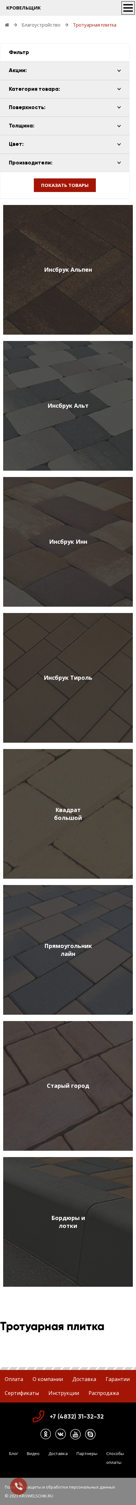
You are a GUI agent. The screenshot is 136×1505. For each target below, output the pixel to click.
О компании (48, 1379)
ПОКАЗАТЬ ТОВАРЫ (65, 185)
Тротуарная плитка (94, 25)
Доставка (84, 1379)
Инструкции (63, 1393)
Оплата (14, 1379)
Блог (13, 1453)
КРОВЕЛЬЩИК (23, 7)
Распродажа (104, 1393)
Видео (33, 1453)
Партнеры (87, 1453)
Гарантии (118, 1379)
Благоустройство (41, 25)
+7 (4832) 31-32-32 (77, 1416)
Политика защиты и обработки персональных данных (60, 1487)
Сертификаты (22, 1393)
